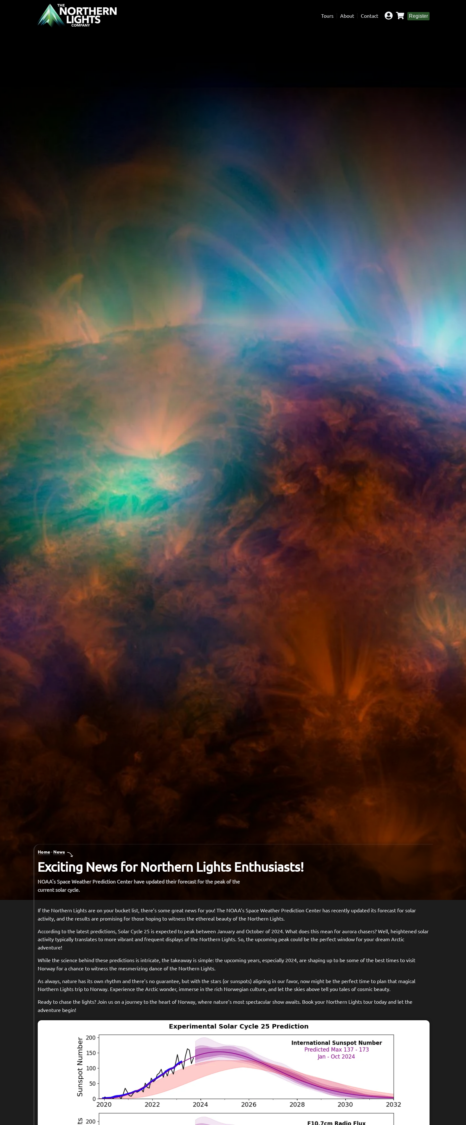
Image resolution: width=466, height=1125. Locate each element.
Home (44, 852)
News (59, 852)
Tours (327, 15)
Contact (369, 15)
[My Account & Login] (389, 15)
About (347, 15)
